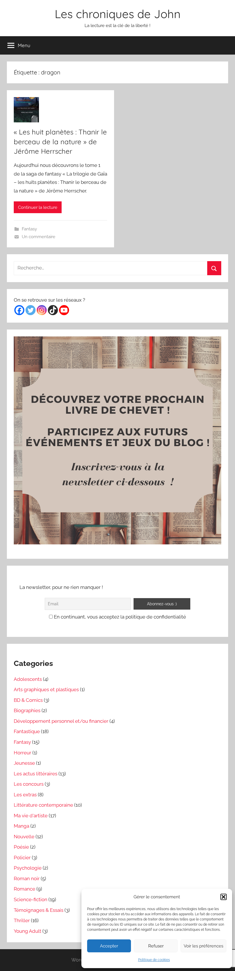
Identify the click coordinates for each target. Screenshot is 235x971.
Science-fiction (30, 899)
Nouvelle (24, 836)
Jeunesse (24, 763)
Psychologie (28, 868)
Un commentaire (38, 236)
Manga (21, 826)
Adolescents (28, 679)
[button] (223, 897)
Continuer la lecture (37, 207)
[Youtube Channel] (64, 310)
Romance (24, 889)
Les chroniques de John (118, 14)
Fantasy (29, 229)
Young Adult (27, 931)
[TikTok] (53, 310)
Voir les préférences (203, 946)
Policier (22, 857)
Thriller (22, 920)
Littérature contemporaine (43, 805)
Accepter (109, 946)
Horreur (22, 753)
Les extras (25, 794)
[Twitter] (31, 310)
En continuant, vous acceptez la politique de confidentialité (119, 617)
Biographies (27, 710)
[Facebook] (19, 310)
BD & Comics (28, 700)
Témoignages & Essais (38, 910)
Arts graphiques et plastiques (46, 689)
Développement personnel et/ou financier (61, 721)
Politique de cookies (154, 960)
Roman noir (27, 878)
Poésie (21, 847)
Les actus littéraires (35, 774)
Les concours (29, 784)
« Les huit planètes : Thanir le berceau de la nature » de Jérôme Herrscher (60, 141)
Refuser (156, 946)
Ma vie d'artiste (31, 815)
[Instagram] (42, 310)
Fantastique (27, 731)
